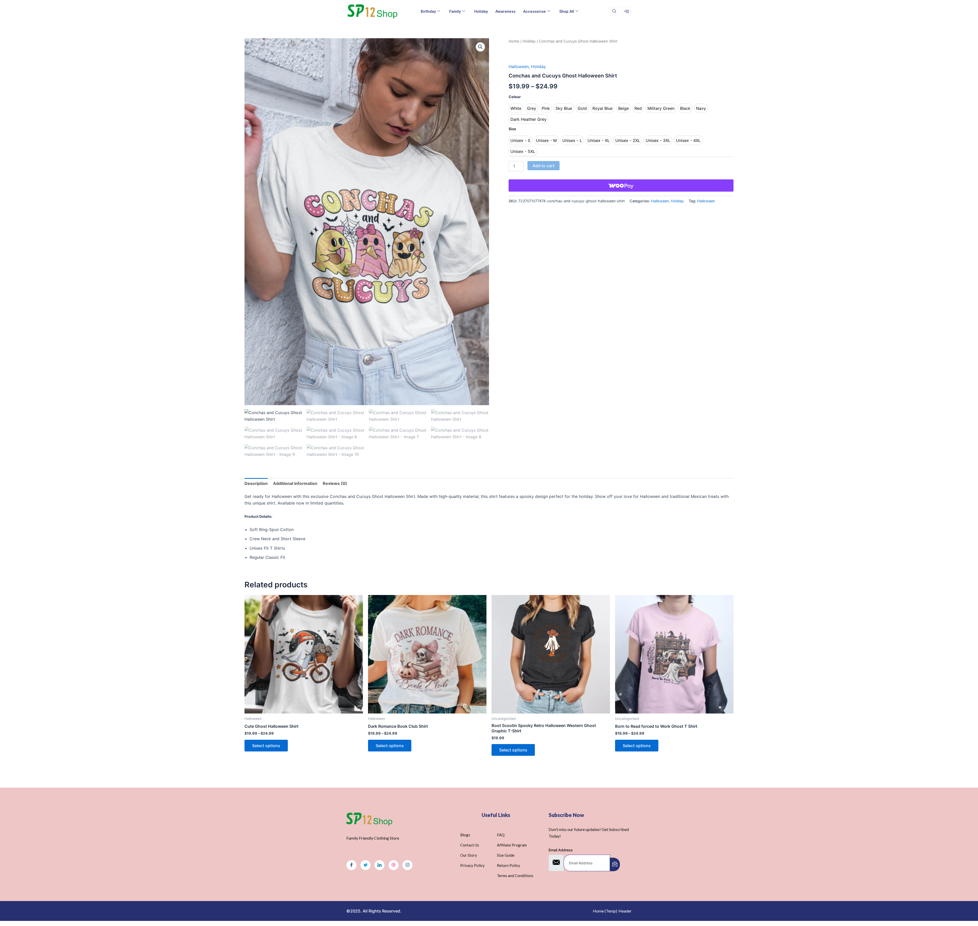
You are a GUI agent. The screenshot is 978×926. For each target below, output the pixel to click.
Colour (515, 97)
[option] (516, 108)
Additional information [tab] (295, 483)
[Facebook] (351, 865)
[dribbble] (393, 865)
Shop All (566, 11)
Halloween (519, 66)
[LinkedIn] (379, 865)
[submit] (615, 864)
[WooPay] (621, 185)
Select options (266, 745)
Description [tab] (256, 483)
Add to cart (543, 165)
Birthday (428, 11)
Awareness (505, 11)
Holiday (481, 11)
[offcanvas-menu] (626, 11)
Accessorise (534, 11)
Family (455, 11)
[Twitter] (365, 865)
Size (512, 129)
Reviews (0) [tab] (335, 483)
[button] (480, 46)
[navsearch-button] (614, 11)
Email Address (561, 850)
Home (514, 41)
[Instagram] (407, 865)
